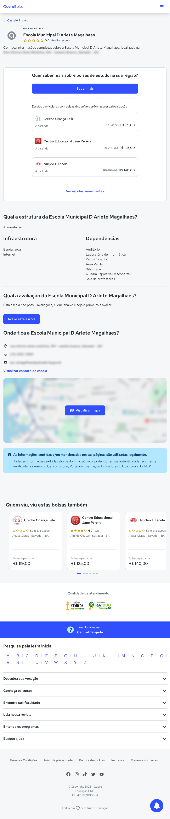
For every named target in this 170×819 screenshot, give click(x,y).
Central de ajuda (90, 632)
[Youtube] (101, 774)
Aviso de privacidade (58, 760)
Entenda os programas (21, 726)
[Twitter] (93, 774)
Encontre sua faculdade (21, 702)
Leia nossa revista (17, 714)
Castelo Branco (17, 20)
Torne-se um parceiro (145, 760)
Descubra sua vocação (20, 678)
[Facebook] (68, 774)
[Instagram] (76, 774)
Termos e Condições (23, 760)
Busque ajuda (13, 738)
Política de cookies (92, 760)
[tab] (79, 573)
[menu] (162, 7)
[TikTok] (85, 774)
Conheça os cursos (18, 690)
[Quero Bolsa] (21, 6)
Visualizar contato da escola (25, 371)
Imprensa (117, 760)
